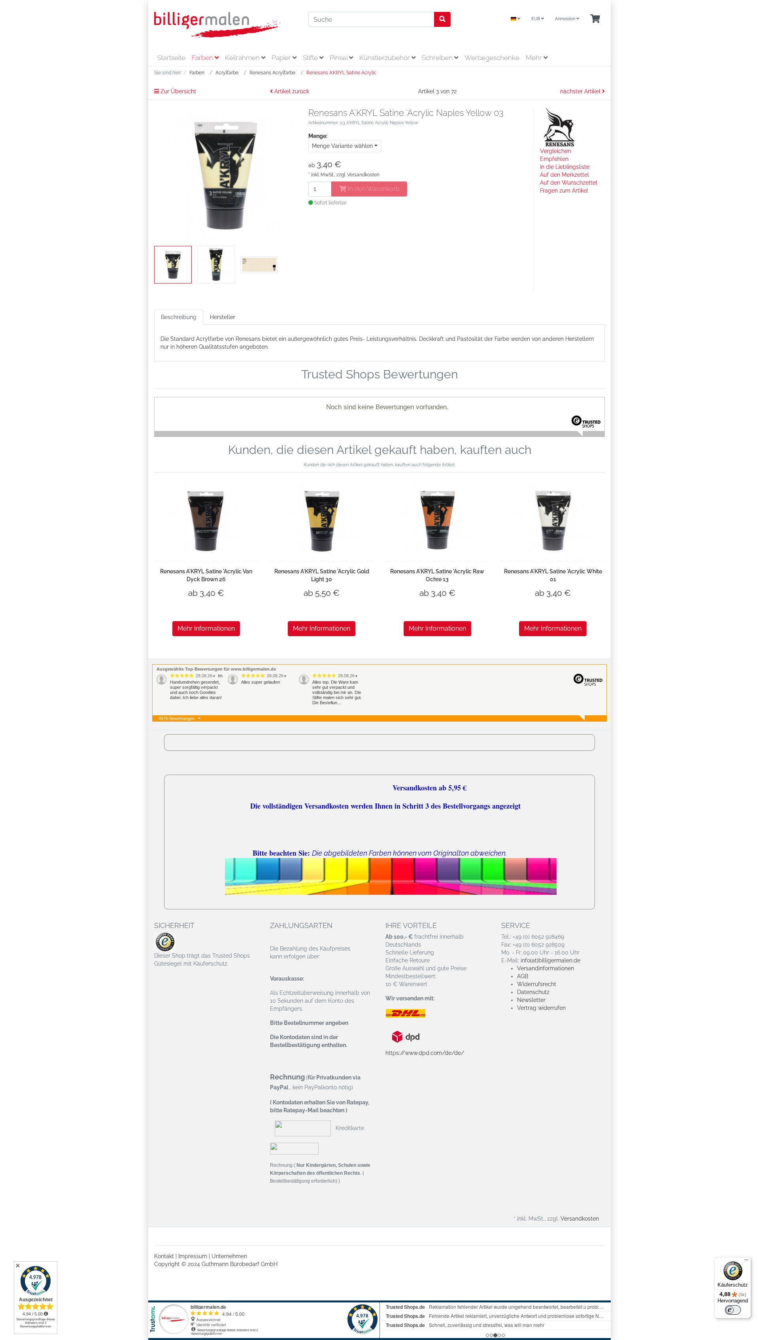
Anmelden (565, 18)
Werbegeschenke (491, 58)
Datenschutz (533, 992)
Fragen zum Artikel (564, 190)
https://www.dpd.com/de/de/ (424, 1053)
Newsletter (531, 1000)
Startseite (171, 58)
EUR (536, 18)
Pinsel (339, 58)
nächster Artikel (581, 91)
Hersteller (222, 317)
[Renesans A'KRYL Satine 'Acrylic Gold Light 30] (321, 520)
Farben (203, 58)
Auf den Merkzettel (564, 175)
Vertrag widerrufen (541, 1008)
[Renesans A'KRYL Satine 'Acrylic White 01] (553, 520)
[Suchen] (442, 19)
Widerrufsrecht (536, 984)
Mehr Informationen (206, 628)
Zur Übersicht (177, 91)
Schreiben (438, 58)
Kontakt (164, 1256)
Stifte (311, 58)
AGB (522, 976)
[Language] (515, 19)
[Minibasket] (595, 19)
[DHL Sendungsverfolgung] (412, 1013)
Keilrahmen (243, 58)
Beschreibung (178, 317)
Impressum (192, 1256)
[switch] (733, 1310)
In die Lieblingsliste (564, 167)
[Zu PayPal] (294, 1148)
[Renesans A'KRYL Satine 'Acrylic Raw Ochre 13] (437, 520)
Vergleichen (555, 151)
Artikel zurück (291, 91)
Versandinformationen (545, 968)
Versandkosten (363, 175)
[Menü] (746, 1261)
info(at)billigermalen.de (550, 960)
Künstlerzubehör (385, 58)
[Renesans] (560, 127)
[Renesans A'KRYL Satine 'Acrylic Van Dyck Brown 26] (206, 520)
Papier (282, 58)
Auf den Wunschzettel (568, 183)
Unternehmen (229, 1256)
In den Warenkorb (373, 189)
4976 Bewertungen (176, 718)
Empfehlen (554, 159)
